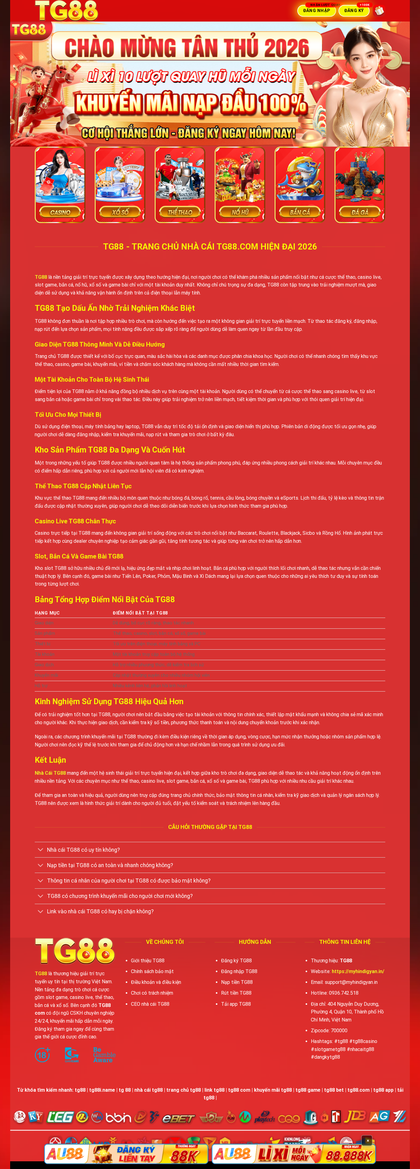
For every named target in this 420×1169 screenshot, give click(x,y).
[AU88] (126, 1154)
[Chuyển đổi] (41, 850)
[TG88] (82, 11)
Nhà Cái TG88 (50, 773)
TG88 (41, 277)
